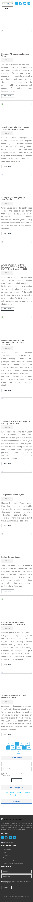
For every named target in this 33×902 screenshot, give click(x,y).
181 (19, 747)
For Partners (6, 855)
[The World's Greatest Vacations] (7, 3)
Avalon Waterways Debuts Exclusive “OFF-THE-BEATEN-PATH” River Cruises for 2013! (14, 267)
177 (22, 743)
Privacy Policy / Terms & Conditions (13, 863)
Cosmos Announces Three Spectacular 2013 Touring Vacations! (12, 342)
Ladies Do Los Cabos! (11, 557)
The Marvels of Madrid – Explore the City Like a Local (15, 422)
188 (29, 747)
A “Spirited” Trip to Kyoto (12, 495)
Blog (4, 858)
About (4, 852)
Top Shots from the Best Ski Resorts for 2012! (13, 697)
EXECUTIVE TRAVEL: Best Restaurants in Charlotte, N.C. (14, 623)
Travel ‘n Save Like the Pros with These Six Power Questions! (15, 128)
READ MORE (7, 96)
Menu (6, 9)
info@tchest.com (8, 842)
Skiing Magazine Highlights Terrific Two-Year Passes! (13, 199)
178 (27, 743)
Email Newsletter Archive (10, 861)
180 (13, 747)
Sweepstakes (7, 849)
